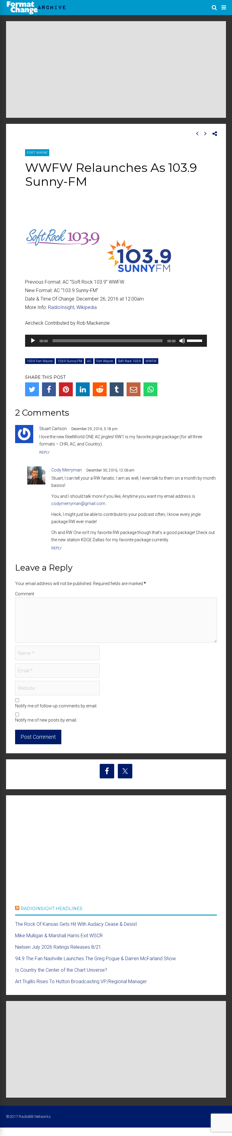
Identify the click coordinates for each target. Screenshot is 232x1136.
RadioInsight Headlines (51, 908)
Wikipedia (86, 307)
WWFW (151, 361)
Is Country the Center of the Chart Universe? (61, 970)
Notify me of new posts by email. (46, 720)
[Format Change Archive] (36, 13)
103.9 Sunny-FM (70, 361)
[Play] (33, 341)
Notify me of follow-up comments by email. (56, 705)
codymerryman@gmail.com (78, 503)
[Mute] (182, 341)
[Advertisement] (116, 69)
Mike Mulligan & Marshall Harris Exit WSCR (59, 935)
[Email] (133, 389)
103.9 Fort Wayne (40, 361)
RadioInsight (61, 307)
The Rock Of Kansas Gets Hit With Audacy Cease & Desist (76, 924)
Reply (44, 452)
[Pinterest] (66, 389)
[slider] (195, 340)
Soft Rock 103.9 (129, 361)
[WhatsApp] (150, 389)
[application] (116, 341)
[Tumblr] (117, 389)
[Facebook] (49, 389)
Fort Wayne (37, 153)
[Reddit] (100, 389)
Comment (24, 593)
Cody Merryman (66, 470)
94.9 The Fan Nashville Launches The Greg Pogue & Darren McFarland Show (95, 958)
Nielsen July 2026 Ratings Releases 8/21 (58, 947)
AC (89, 361)
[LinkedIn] (83, 389)
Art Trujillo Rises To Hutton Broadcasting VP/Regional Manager (81, 981)
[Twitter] (32, 389)
